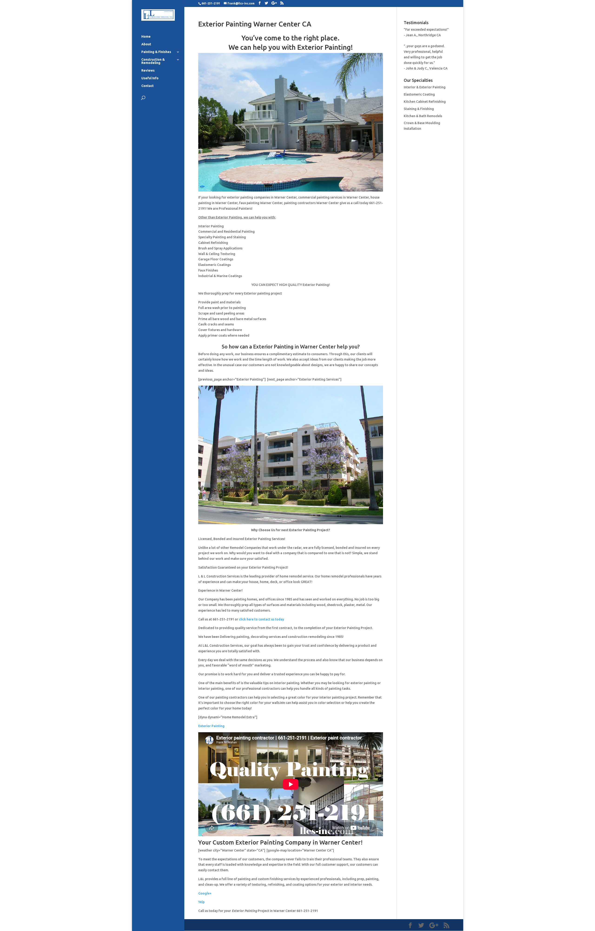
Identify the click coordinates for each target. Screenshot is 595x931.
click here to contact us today (261, 619)
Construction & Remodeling (153, 61)
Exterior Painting (211, 726)
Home (146, 36)
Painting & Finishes (156, 52)
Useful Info (150, 78)
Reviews (148, 70)
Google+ (205, 893)
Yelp (201, 902)
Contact (147, 86)
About (146, 44)
